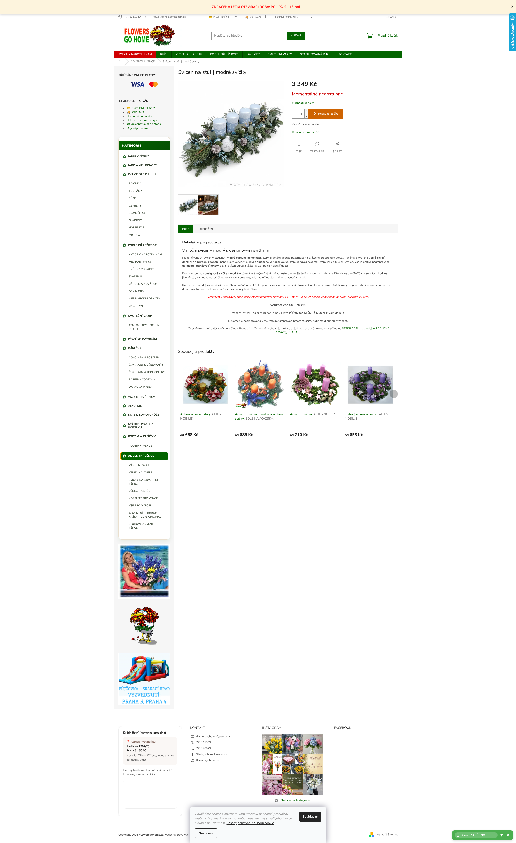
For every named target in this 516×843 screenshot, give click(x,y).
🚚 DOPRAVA (253, 17)
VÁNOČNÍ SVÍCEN (140, 465)
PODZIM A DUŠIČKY (142, 436)
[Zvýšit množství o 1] (306, 111)
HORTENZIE (136, 228)
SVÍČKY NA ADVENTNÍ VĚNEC (143, 482)
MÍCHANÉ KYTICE (140, 262)
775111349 (203, 742)
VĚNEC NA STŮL (139, 491)
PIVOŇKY (135, 184)
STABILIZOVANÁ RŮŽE (143, 415)
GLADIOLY (135, 220)
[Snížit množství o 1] (306, 116)
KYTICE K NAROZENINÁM (145, 254)
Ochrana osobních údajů (142, 120)
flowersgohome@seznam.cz (214, 736)
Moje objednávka (137, 128)
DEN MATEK (137, 291)
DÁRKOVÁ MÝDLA (140, 387)
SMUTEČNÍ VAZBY (140, 316)
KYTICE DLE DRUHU (142, 174)
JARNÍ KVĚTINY (138, 156)
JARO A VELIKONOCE (142, 165)
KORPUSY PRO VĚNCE (143, 498)
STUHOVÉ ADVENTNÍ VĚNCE (142, 526)
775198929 (203, 748)
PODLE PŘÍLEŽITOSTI (143, 245)
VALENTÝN (136, 306)
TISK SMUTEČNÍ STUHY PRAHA (144, 327)
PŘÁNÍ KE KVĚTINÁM (142, 339)
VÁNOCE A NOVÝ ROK (143, 284)
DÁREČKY (135, 348)
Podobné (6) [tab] (205, 229)
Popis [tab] (185, 229)
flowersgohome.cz (207, 760)
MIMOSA (134, 235)
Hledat (295, 36)
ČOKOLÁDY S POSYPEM (144, 357)
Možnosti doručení (303, 103)
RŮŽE (132, 198)
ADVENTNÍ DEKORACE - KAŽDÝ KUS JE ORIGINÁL (145, 515)
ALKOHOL (135, 406)
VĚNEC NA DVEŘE (140, 472)
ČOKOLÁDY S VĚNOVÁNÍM (146, 365)
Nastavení (205, 833)
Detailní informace (303, 132)
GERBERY (135, 206)
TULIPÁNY (135, 191)
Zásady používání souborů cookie (250, 823)
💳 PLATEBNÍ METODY (223, 17)
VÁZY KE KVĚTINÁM (141, 397)
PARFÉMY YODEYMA (142, 379)
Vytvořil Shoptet (387, 835)
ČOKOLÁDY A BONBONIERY (147, 372)
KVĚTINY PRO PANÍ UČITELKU (141, 425)
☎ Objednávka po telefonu (144, 124)
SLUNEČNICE (137, 213)
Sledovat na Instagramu (295, 800)
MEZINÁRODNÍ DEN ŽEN (145, 298)
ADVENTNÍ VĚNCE (141, 456)
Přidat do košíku (328, 114)
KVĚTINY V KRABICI (141, 269)
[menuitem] (135, 54)
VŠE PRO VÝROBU (140, 505)
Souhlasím (310, 816)
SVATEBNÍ (135, 276)
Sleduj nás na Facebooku (212, 754)
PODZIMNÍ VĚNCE (140, 446)
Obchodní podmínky (283, 17)
